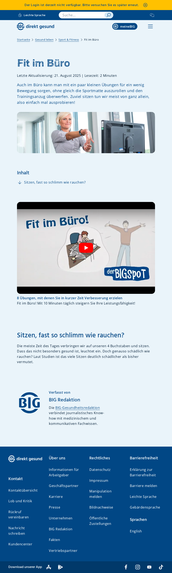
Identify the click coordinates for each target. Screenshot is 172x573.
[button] (25, 479)
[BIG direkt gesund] (35, 26)
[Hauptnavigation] (150, 26)
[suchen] (108, 15)
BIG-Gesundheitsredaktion (77, 407)
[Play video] (86, 248)
